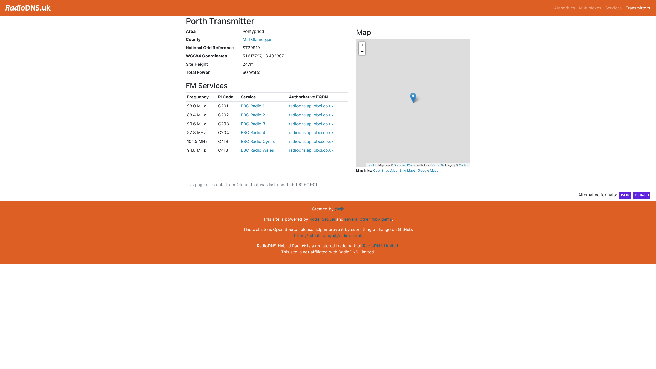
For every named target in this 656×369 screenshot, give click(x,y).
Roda (315, 219)
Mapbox (464, 165)
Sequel (328, 219)
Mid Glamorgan (257, 39)
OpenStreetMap (403, 165)
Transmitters (638, 8)
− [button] (362, 51)
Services (613, 8)
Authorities (564, 8)
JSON (624, 195)
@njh (339, 208)
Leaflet (372, 165)
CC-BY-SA (437, 165)
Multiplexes (590, 8)
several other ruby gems (368, 219)
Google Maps (428, 170)
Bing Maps (407, 170)
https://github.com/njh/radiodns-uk (328, 235)
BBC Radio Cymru (258, 141)
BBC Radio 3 (253, 123)
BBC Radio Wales (257, 150)
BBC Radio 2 (253, 114)
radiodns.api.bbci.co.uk (311, 105)
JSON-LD (641, 195)
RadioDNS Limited (380, 245)
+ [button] (362, 44)
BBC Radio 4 (253, 132)
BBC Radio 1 (252, 105)
